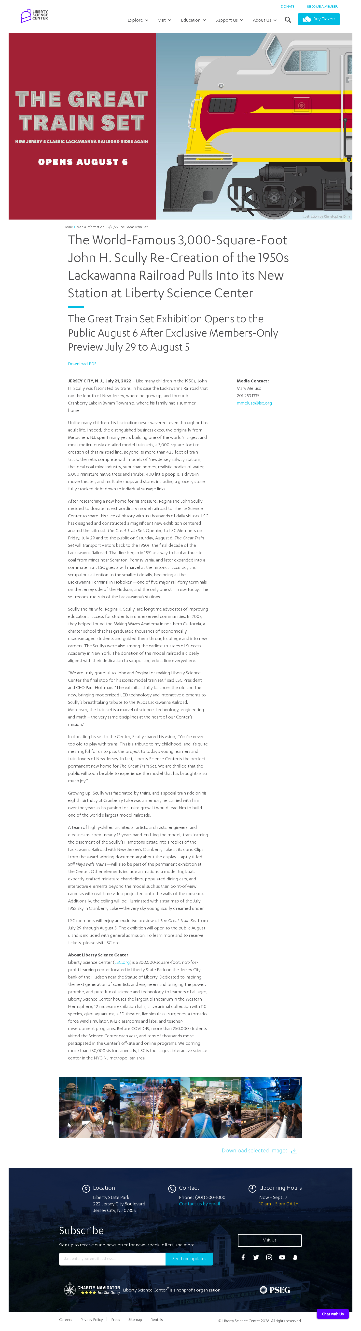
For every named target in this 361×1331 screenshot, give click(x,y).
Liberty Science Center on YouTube (282, 1257)
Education (190, 20)
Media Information (90, 227)
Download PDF (82, 364)
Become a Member (322, 7)
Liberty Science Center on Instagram (269, 1257)
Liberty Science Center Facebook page (243, 1257)
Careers (65, 1320)
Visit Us (270, 1240)
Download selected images (255, 1151)
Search (288, 20)
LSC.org (122, 962)
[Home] (34, 24)
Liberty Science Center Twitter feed (256, 1257)
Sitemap (135, 1320)
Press (115, 1320)
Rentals (157, 1320)
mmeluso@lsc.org (254, 403)
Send (189, 1259)
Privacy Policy (92, 1320)
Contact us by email (199, 1204)
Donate (287, 7)
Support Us (227, 20)
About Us (262, 20)
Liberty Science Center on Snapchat (295, 1257)
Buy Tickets (324, 19)
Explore (135, 20)
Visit (162, 20)
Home (68, 227)
